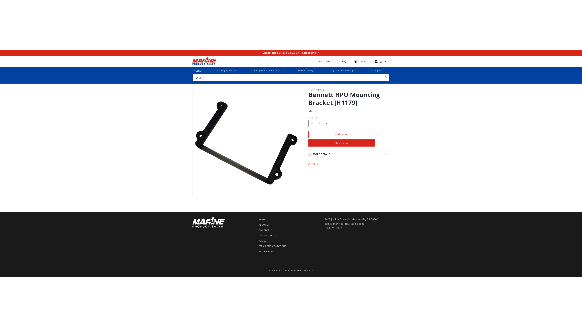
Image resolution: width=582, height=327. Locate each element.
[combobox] (291, 77)
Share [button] (314, 163)
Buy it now (341, 143)
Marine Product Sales (285, 270)
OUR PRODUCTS (267, 235)
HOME (262, 219)
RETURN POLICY (267, 251)
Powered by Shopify (304, 270)
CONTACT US (266, 230)
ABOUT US (264, 224)
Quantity (312, 117)
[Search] (386, 77)
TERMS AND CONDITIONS (272, 246)
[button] (228, 70)
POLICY (262, 240)
